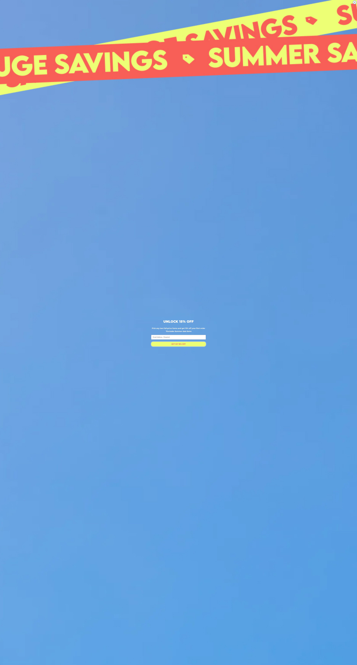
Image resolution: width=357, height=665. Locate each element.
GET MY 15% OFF (178, 344)
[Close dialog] (354, 2)
